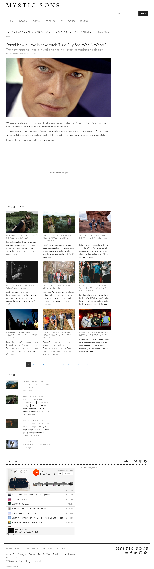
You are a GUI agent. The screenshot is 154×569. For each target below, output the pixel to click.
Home (12, 21)
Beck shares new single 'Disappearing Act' (21, 286)
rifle (16, 566)
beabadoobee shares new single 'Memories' (22, 236)
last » (87, 364)
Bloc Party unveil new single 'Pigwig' (57, 286)
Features (50, 21)
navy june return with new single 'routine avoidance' (57, 238)
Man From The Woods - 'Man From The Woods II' (36, 384)
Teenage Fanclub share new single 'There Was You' (93, 238)
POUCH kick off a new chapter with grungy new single (92, 288)
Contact (83, 21)
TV (62, 21)
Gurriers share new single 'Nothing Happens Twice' (21, 335)
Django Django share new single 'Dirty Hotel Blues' (57, 335)
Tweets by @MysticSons (88, 467)
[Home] (32, 5)
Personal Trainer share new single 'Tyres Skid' (93, 334)
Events (71, 21)
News (22, 21)
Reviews (36, 21)
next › (80, 364)
